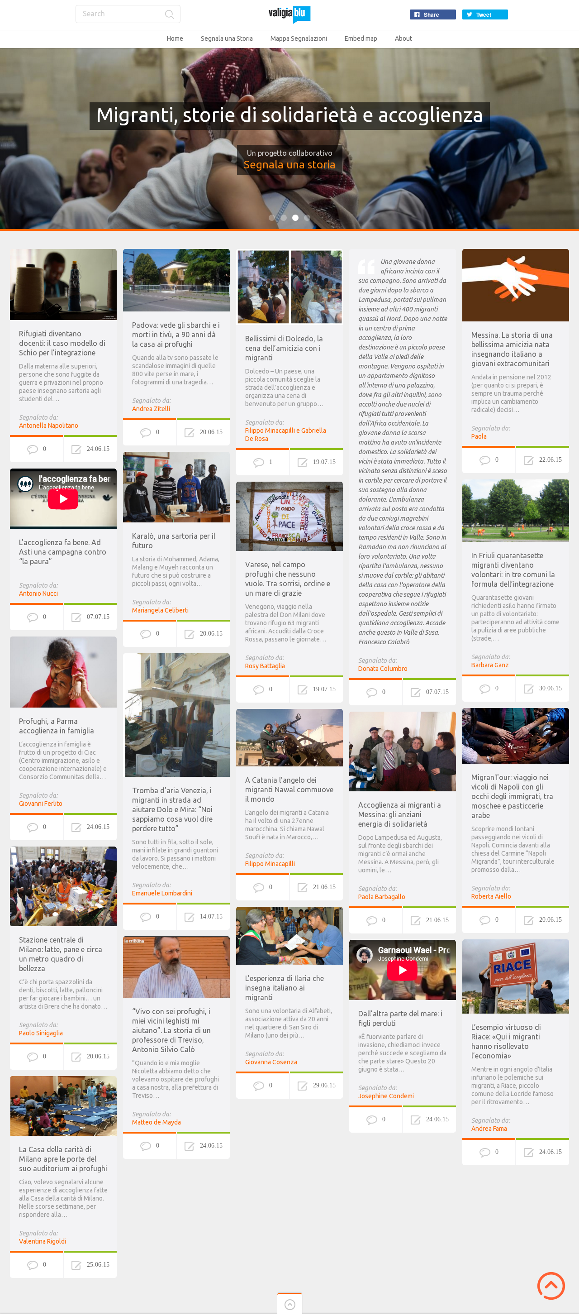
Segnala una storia (290, 164)
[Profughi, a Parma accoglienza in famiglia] (63, 640)
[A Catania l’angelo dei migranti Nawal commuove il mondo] (289, 713)
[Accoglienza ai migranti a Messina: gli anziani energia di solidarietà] (402, 716)
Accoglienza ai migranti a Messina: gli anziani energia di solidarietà (399, 814)
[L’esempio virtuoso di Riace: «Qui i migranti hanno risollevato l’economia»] (515, 943)
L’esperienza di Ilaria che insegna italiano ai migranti (284, 987)
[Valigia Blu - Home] (289, 14)
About (403, 38)
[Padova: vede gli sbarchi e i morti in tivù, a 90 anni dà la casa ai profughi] (176, 253)
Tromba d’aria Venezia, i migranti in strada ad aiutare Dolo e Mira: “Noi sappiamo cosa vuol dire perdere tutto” (172, 809)
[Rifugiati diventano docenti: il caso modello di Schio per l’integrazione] (63, 253)
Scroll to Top (551, 1286)
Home (175, 38)
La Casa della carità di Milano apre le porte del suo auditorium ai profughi (63, 1158)
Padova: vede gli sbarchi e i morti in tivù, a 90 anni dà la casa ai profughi (176, 334)
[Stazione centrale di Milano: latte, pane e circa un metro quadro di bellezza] (63, 851)
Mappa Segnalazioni (299, 38)
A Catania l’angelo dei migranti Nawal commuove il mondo (289, 789)
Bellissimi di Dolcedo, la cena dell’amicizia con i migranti (284, 348)
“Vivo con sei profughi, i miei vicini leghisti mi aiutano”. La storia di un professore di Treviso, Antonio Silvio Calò (171, 1030)
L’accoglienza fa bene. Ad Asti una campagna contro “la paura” (62, 551)
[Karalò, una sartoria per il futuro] (176, 456)
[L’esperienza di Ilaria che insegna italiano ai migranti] (289, 911)
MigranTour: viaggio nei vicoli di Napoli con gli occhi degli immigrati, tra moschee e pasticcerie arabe (512, 796)
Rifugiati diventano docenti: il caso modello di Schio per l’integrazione (62, 343)
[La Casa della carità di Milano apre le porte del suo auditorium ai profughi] (63, 1080)
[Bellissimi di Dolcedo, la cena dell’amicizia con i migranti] (289, 253)
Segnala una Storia (227, 38)
